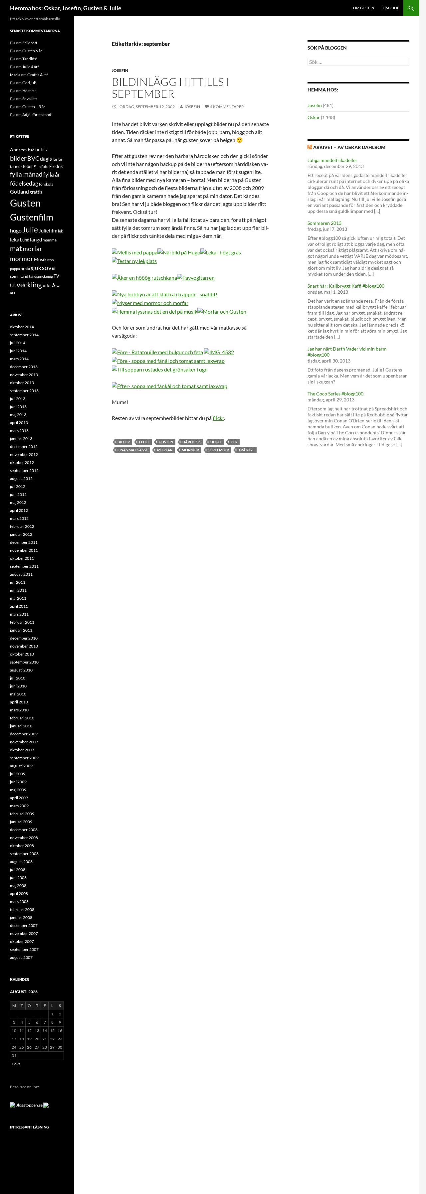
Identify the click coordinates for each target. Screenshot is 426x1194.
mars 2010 (19, 709)
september (218, 450)
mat (16, 248)
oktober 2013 (22, 382)
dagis (46, 158)
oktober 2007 (22, 941)
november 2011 (24, 550)
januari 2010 (21, 725)
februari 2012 (22, 526)
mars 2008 (19, 901)
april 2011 (19, 606)
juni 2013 (18, 406)
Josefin (120, 70)
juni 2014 (18, 350)
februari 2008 (22, 909)
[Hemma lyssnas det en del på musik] (154, 311)
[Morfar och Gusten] (221, 311)
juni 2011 (18, 590)
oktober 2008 (22, 845)
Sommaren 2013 (324, 223)
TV (56, 276)
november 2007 (24, 933)
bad (31, 149)
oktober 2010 (22, 654)
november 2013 (24, 374)
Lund (24, 239)
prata (25, 268)
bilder (123, 442)
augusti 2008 (21, 861)
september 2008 (24, 853)
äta (12, 293)
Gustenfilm (31, 217)
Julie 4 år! (30, 66)
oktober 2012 (22, 462)
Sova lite (29, 98)
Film (37, 166)
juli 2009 (17, 773)
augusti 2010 (21, 670)
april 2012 (19, 510)
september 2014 (24, 334)
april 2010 (19, 701)
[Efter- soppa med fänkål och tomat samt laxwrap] (169, 385)
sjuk (36, 267)
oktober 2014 (22, 326)
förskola (46, 184)
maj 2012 (18, 502)
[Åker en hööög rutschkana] (144, 277)
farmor (16, 166)
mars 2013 (19, 430)
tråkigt (246, 450)
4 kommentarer (227, 106)
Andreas (18, 149)
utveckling (26, 284)
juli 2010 (17, 677)
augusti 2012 (21, 478)
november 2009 (24, 741)
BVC (33, 158)
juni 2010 (18, 685)
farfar (58, 159)
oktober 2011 (22, 558)
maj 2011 (18, 598)
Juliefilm (48, 230)
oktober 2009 (22, 749)
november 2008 (24, 837)
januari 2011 (21, 630)
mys (50, 259)
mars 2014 (19, 358)
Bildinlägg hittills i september (170, 87)
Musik (40, 259)
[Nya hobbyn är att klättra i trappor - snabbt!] (164, 293)
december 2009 (24, 733)
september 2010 (24, 662)
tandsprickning (41, 276)
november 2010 (24, 646)
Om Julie (391, 8)
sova (48, 267)
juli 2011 (17, 582)
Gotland (19, 192)
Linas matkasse (132, 450)
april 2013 (19, 422)
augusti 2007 (21, 957)
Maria (15, 74)
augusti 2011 (21, 574)
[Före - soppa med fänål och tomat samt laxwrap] (203, 351)
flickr (218, 418)
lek (234, 442)
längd (36, 239)
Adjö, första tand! (37, 114)
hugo (215, 442)
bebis (41, 149)
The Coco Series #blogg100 (335, 393)
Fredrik (56, 166)
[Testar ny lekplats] (134, 260)
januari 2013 (21, 438)
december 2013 (24, 366)
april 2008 (19, 893)
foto (144, 442)
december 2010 (24, 638)
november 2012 (24, 454)
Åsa (56, 285)
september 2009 (24, 757)
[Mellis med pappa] (134, 251)
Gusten (166, 442)
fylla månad (26, 174)
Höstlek (29, 90)
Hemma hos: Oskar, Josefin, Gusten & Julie (65, 8)
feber (28, 166)
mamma (50, 240)
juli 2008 (17, 869)
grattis (36, 192)
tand (24, 276)
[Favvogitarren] (196, 277)
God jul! (29, 82)
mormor (190, 450)
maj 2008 (18, 885)
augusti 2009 (21, 765)
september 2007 (24, 949)
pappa (15, 268)
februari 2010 (22, 717)
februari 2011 (22, 622)
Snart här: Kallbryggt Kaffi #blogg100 (346, 286)
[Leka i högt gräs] (220, 251)
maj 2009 (18, 789)
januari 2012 (21, 534)
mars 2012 (19, 518)
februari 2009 (22, 813)
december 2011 (24, 542)
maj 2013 (18, 414)
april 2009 (19, 797)
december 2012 (24, 446)
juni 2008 (18, 877)
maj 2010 (18, 693)
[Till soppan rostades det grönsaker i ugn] (160, 369)
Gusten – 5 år (33, 106)
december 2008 (24, 829)
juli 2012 (17, 486)
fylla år (51, 174)
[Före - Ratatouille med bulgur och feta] (157, 351)
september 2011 (24, 566)
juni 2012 (18, 494)
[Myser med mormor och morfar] (150, 302)
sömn (15, 276)
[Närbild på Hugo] (178, 251)
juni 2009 (18, 781)
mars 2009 (19, 805)
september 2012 (24, 470)
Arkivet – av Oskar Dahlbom (349, 147)
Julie (30, 229)
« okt (16, 1063)
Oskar (314, 117)
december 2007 (24, 925)
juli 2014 (17, 342)
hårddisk (191, 442)
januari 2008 (21, 917)
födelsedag (24, 183)
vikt (47, 285)
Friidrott (29, 42)
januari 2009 (21, 821)
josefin (192, 106)
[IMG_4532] (219, 351)
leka (14, 239)
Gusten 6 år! (33, 50)
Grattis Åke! (37, 74)
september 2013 (24, 390)
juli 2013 (17, 398)
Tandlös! (29, 58)
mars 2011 (19, 614)
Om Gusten (363, 8)
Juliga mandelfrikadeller (332, 160)
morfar (164, 450)
